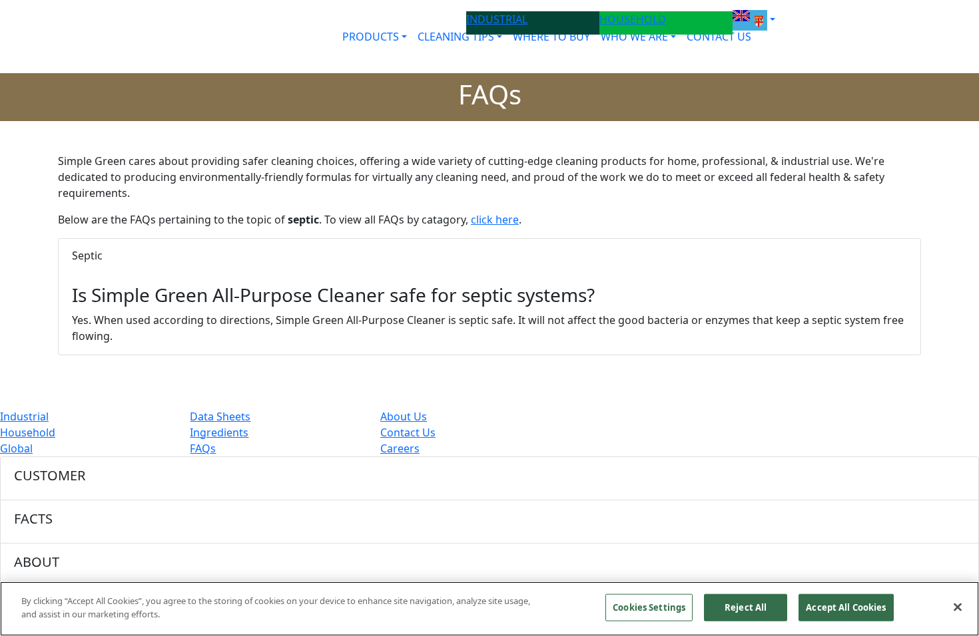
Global (16, 448)
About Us (403, 416)
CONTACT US (719, 36)
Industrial (24, 416)
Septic (87, 255)
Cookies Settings (649, 607)
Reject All (746, 607)
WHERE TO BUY (551, 36)
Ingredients (219, 432)
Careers (400, 448)
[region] (489, 608)
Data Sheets (220, 416)
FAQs (203, 448)
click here (495, 219)
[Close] (957, 606)
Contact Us (408, 432)
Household (27, 432)
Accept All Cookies (846, 607)
